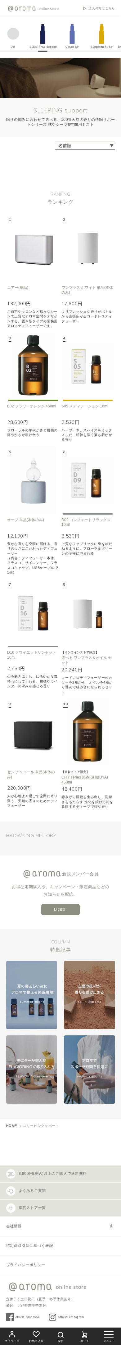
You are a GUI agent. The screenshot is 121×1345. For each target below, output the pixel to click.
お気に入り (36, 1341)
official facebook (28, 1317)
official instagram (71, 1317)
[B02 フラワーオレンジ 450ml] (33, 366)
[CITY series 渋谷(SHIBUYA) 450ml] (87, 732)
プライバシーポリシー (25, 1265)
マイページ (12, 1341)
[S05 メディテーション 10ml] (87, 366)
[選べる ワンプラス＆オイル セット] (87, 612)
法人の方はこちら (101, 8)
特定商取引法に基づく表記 (29, 1245)
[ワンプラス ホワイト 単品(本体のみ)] (87, 247)
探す (60, 1341)
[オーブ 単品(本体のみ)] (33, 480)
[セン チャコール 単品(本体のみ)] (33, 732)
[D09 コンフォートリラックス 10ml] (87, 480)
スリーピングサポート (41, 1126)
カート (84, 1341)
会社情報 (14, 1226)
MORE (60, 909)
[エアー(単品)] (33, 247)
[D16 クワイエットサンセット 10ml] (33, 612)
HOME (11, 1126)
